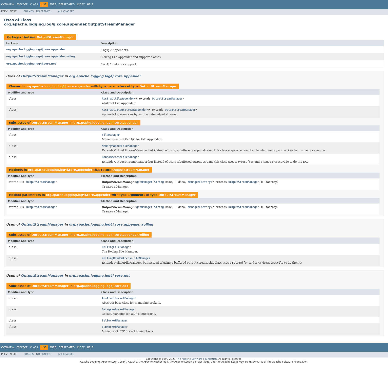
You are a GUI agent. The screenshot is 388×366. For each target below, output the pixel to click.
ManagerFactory (199, 182)
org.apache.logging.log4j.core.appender (35, 49)
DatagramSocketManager (119, 309)
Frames (29, 11)
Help (90, 4)
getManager (144, 182)
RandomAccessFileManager (120, 157)
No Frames (43, 11)
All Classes (66, 11)
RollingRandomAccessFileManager (126, 258)
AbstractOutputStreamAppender (124, 109)
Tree (53, 4)
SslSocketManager (115, 320)
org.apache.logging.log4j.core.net (31, 63)
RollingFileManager (116, 247)
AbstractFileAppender (118, 98)
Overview (7, 4)
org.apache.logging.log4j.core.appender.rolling (40, 56)
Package (22, 4)
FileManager (111, 134)
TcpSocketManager (115, 326)
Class (34, 4)
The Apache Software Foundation (196, 359)
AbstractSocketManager (119, 298)
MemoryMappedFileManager (120, 145)
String (159, 182)
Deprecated (67, 4)
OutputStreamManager (55, 37)
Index (81, 4)
